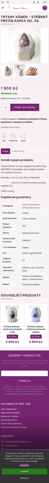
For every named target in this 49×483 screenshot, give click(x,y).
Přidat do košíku (25, 107)
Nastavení (24, 465)
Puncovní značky (9, 416)
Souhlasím (25, 471)
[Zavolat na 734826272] (8, 2)
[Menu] (3, 7)
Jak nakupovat (9, 409)
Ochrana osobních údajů (14, 427)
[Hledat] (34, 2)
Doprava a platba (10, 412)
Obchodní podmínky (11, 423)
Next (45, 300)
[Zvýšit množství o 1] (8, 107)
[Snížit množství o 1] (3, 107)
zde (35, 461)
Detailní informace (10, 127)
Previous (41, 300)
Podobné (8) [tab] (18, 151)
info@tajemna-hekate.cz (18, 441)
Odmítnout (24, 478)
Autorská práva (9, 420)
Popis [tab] (5, 151)
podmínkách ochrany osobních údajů (24, 394)
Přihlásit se (24, 381)
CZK (44, 2)
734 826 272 (11, 445)
